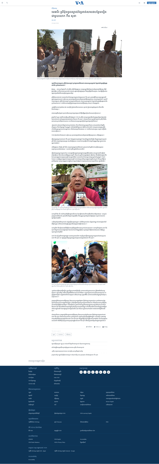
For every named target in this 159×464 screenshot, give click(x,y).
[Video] (144, 3)
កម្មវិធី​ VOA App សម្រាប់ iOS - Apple (37, 451)
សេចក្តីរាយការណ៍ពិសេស (85, 404)
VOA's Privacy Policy (59, 442)
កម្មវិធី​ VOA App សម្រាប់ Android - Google (64, 451)
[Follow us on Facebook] (81, 372)
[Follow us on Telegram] (96, 372)
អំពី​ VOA (30, 430)
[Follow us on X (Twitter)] (85, 372)
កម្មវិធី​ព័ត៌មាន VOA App (33, 422)
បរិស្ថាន (81, 392)
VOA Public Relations (34, 442)
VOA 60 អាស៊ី (31, 383)
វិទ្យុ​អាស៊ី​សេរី (82, 442)
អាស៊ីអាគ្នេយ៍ (31, 404)
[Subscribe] (108, 372)
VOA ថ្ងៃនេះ (31, 377)
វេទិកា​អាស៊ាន (57, 383)
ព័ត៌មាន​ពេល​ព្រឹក (57, 371)
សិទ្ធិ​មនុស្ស (54, 8)
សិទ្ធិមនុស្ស (56, 398)
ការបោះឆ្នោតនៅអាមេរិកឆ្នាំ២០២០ (113, 398)
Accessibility (83, 439)
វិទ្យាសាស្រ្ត (82, 395)
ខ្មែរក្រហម (82, 401)
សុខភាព (56, 401)
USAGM (30, 439)
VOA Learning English (86, 413)
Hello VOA (56, 377)
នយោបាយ (56, 392)
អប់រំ (55, 404)
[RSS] (100, 372)
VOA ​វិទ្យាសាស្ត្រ (32, 380)
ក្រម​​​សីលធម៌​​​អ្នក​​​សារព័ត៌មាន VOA (87, 430)
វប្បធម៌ (81, 398)
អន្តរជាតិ (30, 395)
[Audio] (139, 3)
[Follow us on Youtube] (89, 372)
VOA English (57, 439)
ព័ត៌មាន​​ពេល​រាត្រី (57, 374)
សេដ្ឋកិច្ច (56, 395)
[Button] (104, 28)
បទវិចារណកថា (109, 404)
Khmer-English (110, 401)
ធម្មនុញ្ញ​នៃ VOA (57, 430)
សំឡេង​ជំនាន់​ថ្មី (57, 380)
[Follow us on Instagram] (92, 372)
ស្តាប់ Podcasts (58, 422)
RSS (107, 422)
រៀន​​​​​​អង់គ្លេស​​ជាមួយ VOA (59, 413)
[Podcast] (104, 372)
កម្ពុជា (29, 392)
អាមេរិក (30, 398)
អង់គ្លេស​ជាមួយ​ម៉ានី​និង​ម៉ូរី (33, 413)
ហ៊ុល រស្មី (53, 20)
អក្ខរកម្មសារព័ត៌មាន (110, 392)
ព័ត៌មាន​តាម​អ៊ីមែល (84, 422)
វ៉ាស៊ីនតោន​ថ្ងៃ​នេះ (32, 374)
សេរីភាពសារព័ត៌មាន (110, 395)
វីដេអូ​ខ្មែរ (30, 371)
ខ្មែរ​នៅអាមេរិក (31, 401)
